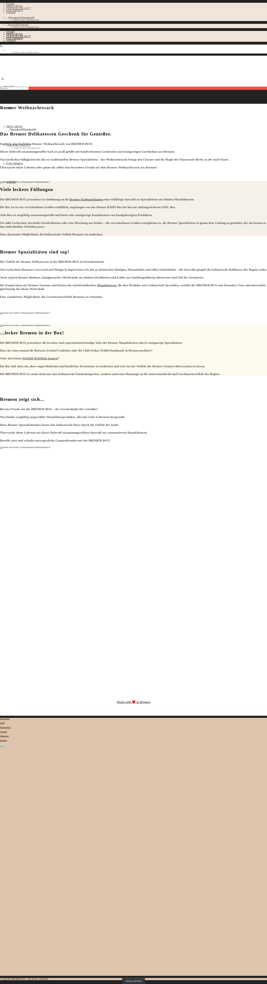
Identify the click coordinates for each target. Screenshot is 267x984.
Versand (3, 732)
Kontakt (3, 740)
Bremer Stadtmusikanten (86, 199)
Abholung (4, 736)
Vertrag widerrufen (133, 981)
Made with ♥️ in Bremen (133, 702)
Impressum (5, 719)
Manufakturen (106, 285)
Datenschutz (5, 727)
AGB (2, 723)
